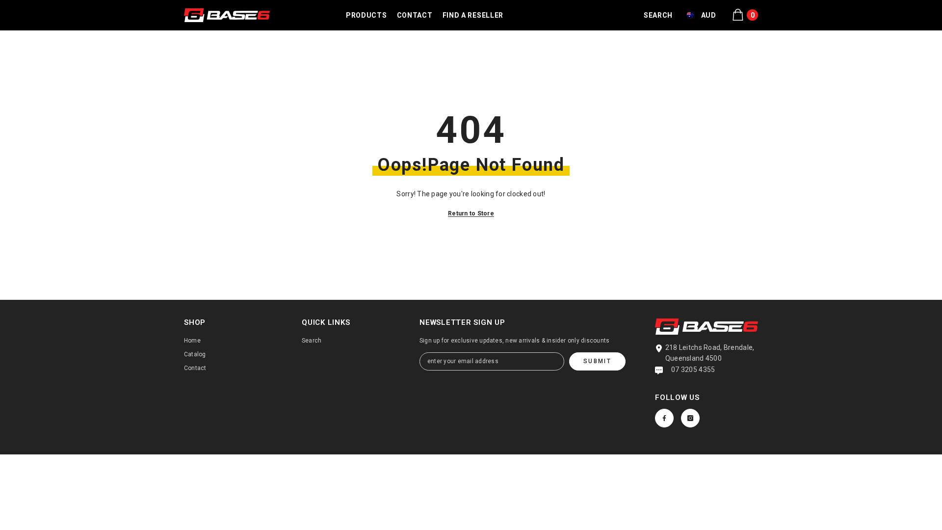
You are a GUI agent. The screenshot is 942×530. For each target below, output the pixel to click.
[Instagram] (690, 418)
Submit (597, 361)
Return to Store (471, 213)
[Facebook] (664, 418)
